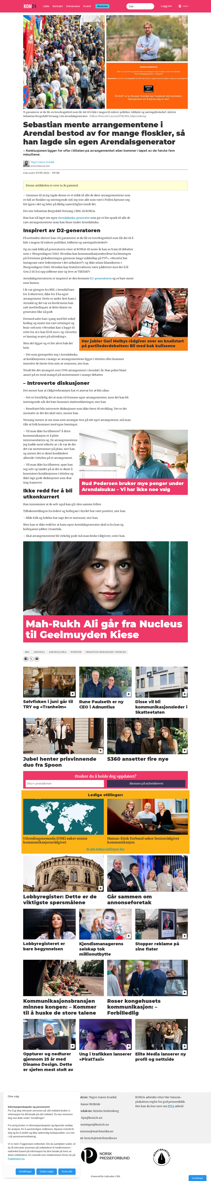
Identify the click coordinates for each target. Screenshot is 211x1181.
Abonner (102, 6)
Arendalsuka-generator (74, 218)
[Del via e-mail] (36, 658)
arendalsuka (58, 652)
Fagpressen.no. (16, 1158)
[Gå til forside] (30, 6)
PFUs (171, 1106)
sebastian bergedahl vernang (106, 652)
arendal (39, 652)
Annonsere (73, 6)
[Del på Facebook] (25, 658)
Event (87, 6)
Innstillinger (197, 1178)
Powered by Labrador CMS (105, 1176)
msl (27, 652)
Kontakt (58, 6)
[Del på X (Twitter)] (31, 658)
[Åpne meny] (184, 6)
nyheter (76, 652)
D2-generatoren (101, 278)
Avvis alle (67, 1171)
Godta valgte (47, 1171)
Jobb (46, 6)
